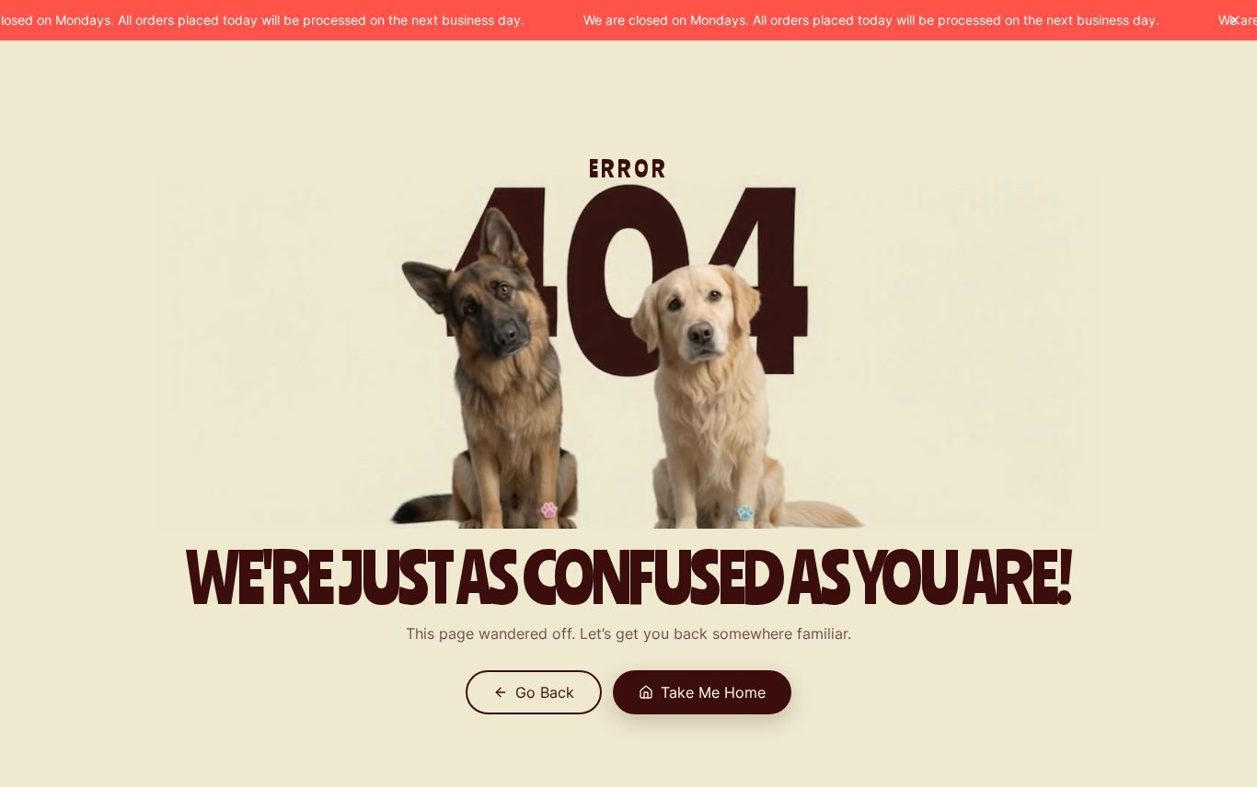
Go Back (544, 692)
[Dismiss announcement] (1235, 20)
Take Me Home (713, 692)
